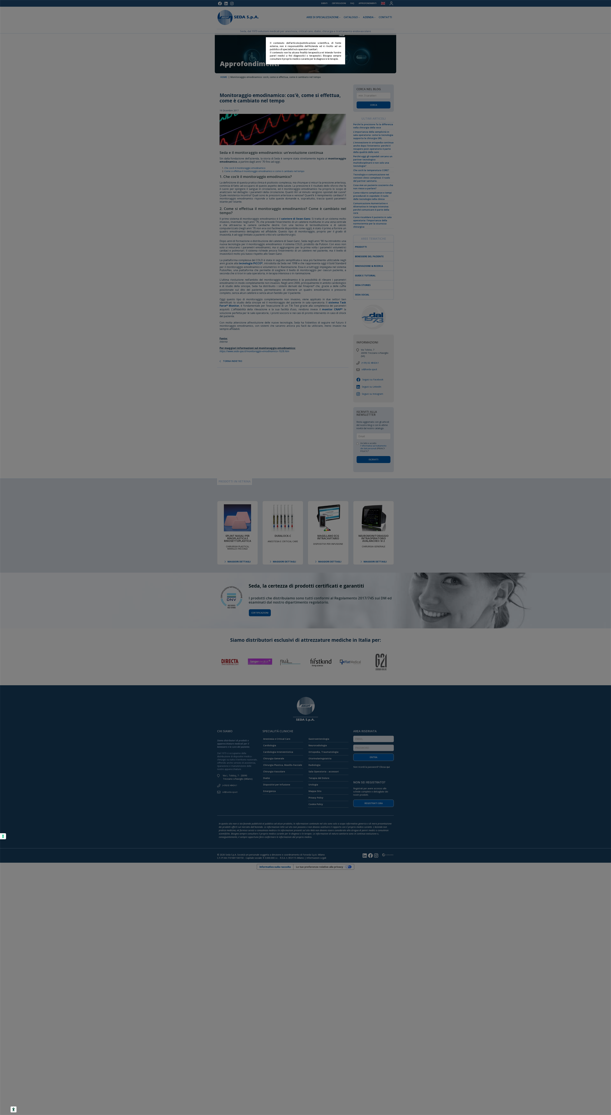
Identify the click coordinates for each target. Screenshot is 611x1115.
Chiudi (341, 35)
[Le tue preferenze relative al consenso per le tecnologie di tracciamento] (3, 836)
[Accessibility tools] (14, 1109)
